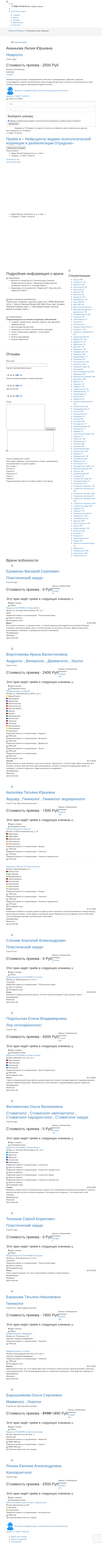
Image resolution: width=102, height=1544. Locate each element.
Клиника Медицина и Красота (18, 829)
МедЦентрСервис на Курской (18, 691)
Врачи (15, 17)
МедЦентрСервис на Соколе (18, 1351)
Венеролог (36, 660)
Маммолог (15, 1401)
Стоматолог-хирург (72, 1117)
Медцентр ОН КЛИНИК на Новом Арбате (23, 608)
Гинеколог (31, 798)
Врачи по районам (18, 1539)
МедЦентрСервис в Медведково (19, 1333)
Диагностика (18, 22)
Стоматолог (17, 1113)
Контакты (17, 25)
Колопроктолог (19, 1472)
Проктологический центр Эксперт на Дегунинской (26, 1502)
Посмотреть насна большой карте (13, 160)
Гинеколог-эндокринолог (64, 798)
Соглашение (16, 1541)
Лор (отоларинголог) (24, 1025)
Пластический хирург (24, 577)
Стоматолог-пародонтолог (29, 1117)
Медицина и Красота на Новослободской (23, 866)
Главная (16, 15)
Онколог (34, 1401)
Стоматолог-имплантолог (52, 1113)
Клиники (16, 20)
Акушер (13, 798)
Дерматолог (58, 660)
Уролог (77, 660)
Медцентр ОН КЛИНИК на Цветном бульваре (24, 1431)
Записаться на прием (16, 147)
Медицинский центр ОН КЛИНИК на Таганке (24, 977)
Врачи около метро (19, 1536)
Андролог (15, 660)
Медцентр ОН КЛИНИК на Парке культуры (23, 1055)
